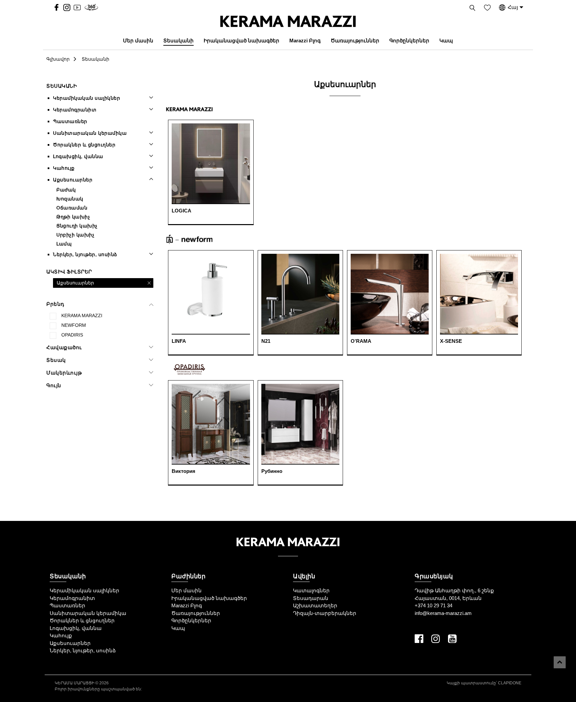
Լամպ (64, 243)
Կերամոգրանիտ (74, 109)
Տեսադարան (310, 598)
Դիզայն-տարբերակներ (324, 613)
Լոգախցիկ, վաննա (78, 156)
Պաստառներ (70, 121)
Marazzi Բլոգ (305, 40)
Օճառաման (71, 207)
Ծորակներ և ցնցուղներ (84, 144)
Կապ (446, 40)
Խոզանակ (69, 198)
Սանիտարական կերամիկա (90, 133)
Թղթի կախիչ (73, 216)
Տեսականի (178, 40)
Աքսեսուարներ (72, 179)
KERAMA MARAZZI (81, 315)
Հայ (513, 7)
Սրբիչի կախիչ (75, 234)
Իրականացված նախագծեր (241, 40)
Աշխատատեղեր (315, 605)
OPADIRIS (72, 334)
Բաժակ (66, 189)
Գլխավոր (58, 59)
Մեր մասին (138, 40)
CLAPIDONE (509, 683)
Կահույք (64, 168)
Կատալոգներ (311, 590)
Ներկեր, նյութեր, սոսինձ (85, 254)
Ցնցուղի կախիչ (77, 225)
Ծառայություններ (355, 40)
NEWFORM (73, 325)
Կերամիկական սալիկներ (86, 98)
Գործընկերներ (409, 40)
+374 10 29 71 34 (433, 605)
